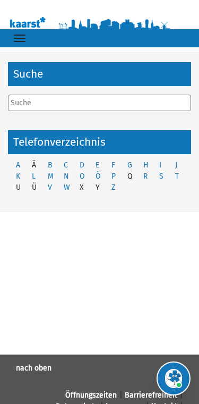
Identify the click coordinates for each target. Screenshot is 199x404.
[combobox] (99, 103)
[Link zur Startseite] (99, 22)
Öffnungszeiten (91, 395)
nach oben (33, 368)
